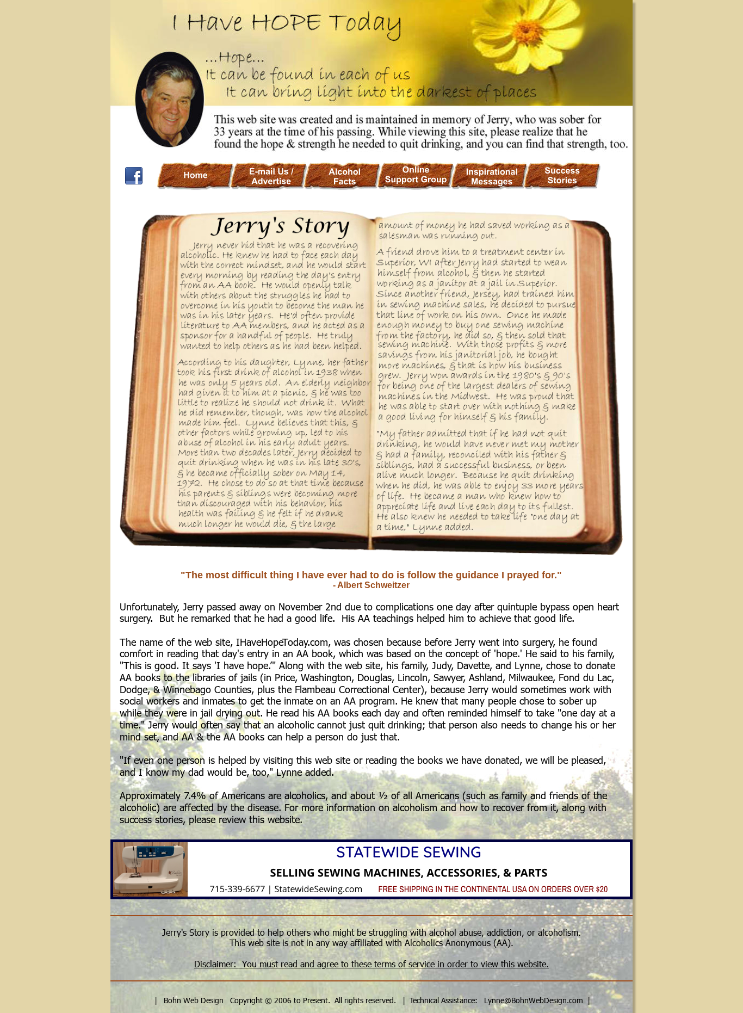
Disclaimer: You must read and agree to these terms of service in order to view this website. (371, 963)
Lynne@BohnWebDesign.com (533, 1000)
